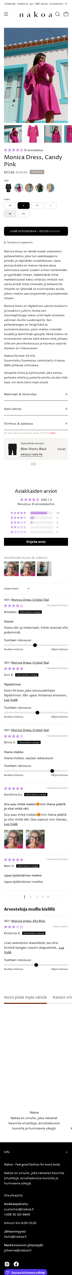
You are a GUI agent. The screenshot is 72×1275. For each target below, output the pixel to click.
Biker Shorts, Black (33, 449)
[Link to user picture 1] (13, 839)
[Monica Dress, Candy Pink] (13, 134)
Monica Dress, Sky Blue (28, 921)
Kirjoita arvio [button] (36, 542)
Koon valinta (12, 409)
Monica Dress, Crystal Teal (30, 599)
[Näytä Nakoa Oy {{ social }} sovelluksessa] (7, 1264)
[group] (36, 4)
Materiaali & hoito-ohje (20, 394)
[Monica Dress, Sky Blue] (29, 188)
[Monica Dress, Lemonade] (50, 188)
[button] (57, 14)
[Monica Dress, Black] (8, 188)
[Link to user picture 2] (35, 839)
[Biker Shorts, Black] (12, 449)
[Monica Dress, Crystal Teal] (39, 188)
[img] (13, 606)
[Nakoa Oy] (36, 14)
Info (7, 1152)
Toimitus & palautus (18, 423)
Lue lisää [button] (11, 700)
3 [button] (37, 897)
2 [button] (31, 897)
